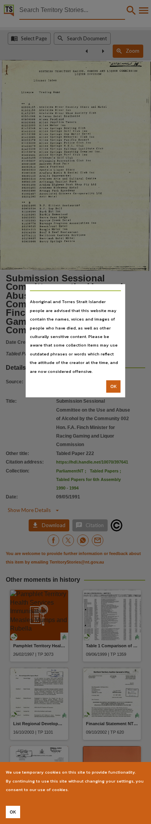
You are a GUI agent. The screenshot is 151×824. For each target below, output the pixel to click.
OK (113, 386)
